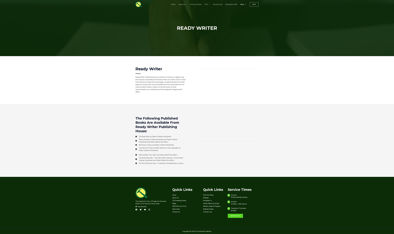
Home (173, 4)
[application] (186, 4)
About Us (181, 4)
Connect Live (217, 4)
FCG (206, 4)
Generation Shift (231, 4)
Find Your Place (196, 4)
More (242, 4)
